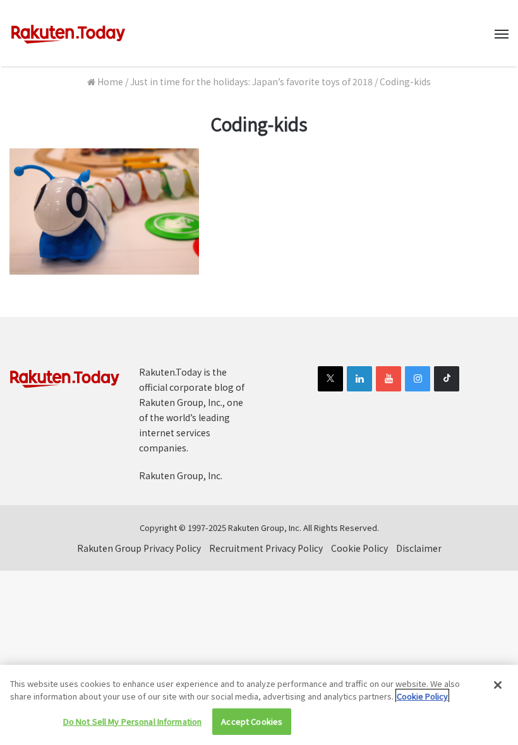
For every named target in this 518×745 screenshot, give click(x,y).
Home (109, 81)
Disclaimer (419, 548)
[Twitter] (330, 378)
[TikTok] (446, 378)
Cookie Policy (359, 548)
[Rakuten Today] (68, 33)
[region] (259, 705)
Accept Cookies (251, 721)
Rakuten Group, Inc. (180, 475)
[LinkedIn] (359, 378)
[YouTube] (388, 378)
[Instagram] (417, 378)
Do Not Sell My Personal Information (132, 721)
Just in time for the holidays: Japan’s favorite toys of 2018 (251, 81)
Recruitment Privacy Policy (266, 548)
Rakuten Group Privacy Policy (139, 548)
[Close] (498, 685)
